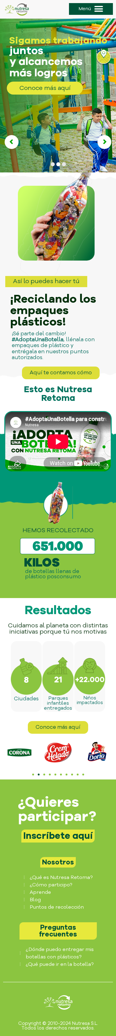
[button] (91, 9)
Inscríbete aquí (58, 836)
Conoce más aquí (45, 88)
